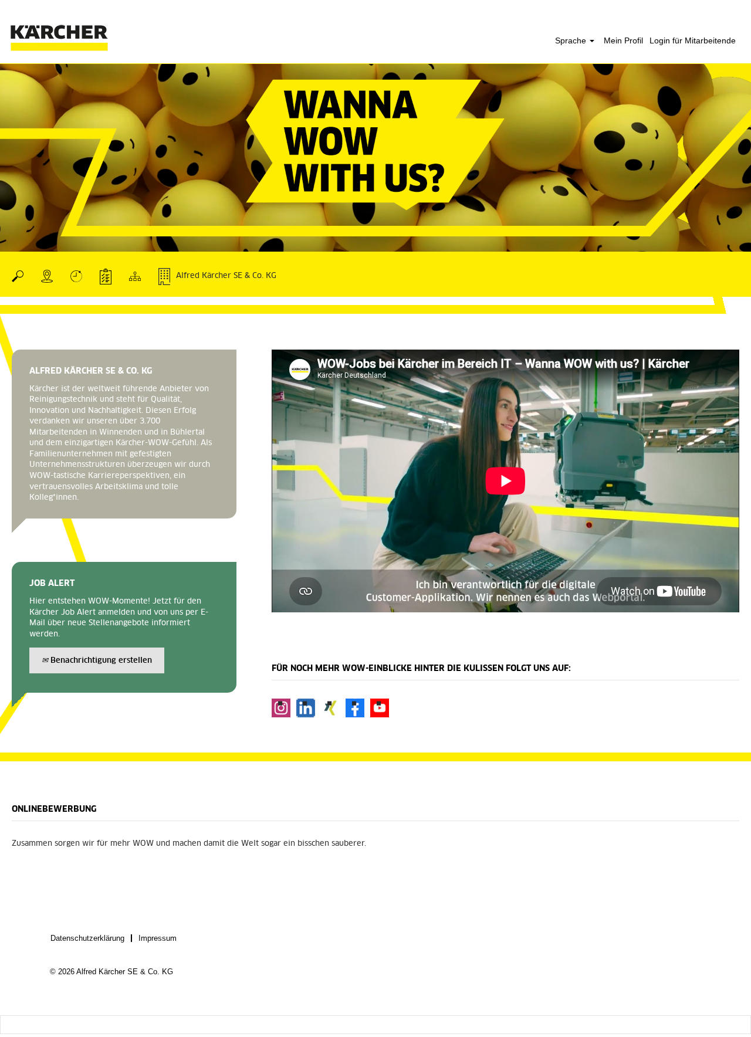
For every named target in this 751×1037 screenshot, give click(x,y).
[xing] (330, 708)
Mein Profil (623, 40)
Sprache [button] (571, 40)
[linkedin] (305, 708)
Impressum (157, 938)
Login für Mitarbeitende (692, 40)
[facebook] (355, 708)
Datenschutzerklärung (87, 938)
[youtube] (379, 708)
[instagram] (281, 708)
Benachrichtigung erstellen (100, 661)
